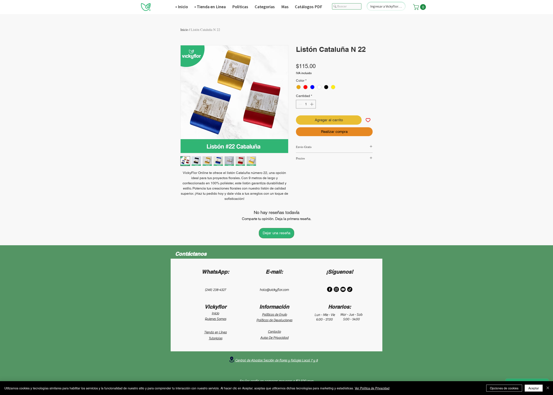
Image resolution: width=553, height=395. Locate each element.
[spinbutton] (306, 104)
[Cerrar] (547, 388)
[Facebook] (329, 289)
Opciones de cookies (504, 388)
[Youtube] (343, 289)
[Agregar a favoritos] (368, 120)
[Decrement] (300, 104)
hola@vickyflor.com (274, 290)
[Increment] (312, 104)
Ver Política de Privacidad (372, 388)
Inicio (184, 29)
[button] (420, 7)
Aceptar (533, 388)
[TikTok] (349, 289)
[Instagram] (336, 289)
